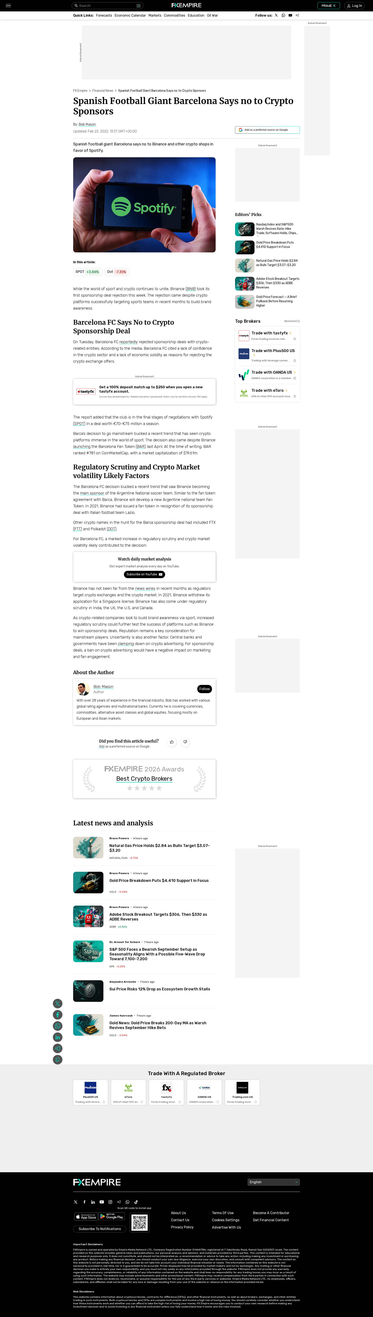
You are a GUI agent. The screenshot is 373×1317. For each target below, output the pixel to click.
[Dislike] (185, 742)
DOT (111, 529)
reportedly (128, 342)
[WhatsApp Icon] (127, 1202)
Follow (204, 689)
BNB (190, 288)
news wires (145, 588)
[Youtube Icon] (101, 1202)
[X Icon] (75, 1202)
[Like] (171, 742)
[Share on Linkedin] (57, 1037)
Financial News (102, 91)
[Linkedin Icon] (93, 1202)
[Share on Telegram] (57, 1048)
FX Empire (80, 91)
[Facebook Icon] (84, 1202)
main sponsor (92, 493)
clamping (126, 643)
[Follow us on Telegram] (297, 15)
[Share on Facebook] (57, 1015)
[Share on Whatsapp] (57, 1026)
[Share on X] (57, 1003)
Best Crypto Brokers (144, 778)
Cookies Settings (225, 1220)
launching (81, 446)
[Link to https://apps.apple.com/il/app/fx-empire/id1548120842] (86, 1217)
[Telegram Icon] (119, 1202)
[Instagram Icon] (110, 1202)
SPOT (79, 423)
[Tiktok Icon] (136, 1202)
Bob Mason (103, 686)
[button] (8, 5)
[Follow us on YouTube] (290, 15)
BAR (141, 446)
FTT (77, 529)
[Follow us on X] (276, 15)
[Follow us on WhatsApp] (283, 15)
